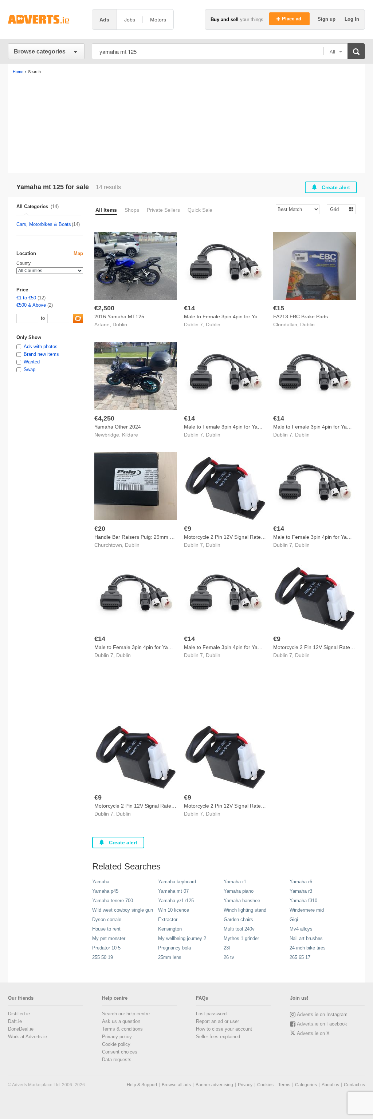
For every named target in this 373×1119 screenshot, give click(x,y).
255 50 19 (102, 957)
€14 (189, 308)
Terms (284, 1084)
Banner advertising (214, 1084)
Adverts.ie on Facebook (322, 1024)
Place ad (292, 18)
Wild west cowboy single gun (122, 910)
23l (227, 948)
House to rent (106, 929)
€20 (99, 528)
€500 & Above (31, 305)
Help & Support (142, 1084)
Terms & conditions (122, 1029)
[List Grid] (338, 209)
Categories (306, 1084)
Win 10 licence (173, 910)
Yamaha (100, 881)
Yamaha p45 (105, 891)
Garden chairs (238, 919)
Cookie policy (116, 1044)
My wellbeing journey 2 (182, 938)
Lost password (211, 1013)
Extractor (167, 919)
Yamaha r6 (301, 881)
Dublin (120, 324)
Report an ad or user (217, 1021)
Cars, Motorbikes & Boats (43, 224)
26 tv (229, 957)
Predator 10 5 (106, 948)
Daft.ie (15, 1021)
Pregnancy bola (174, 948)
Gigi (294, 919)
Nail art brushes (306, 938)
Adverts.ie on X (313, 1033)
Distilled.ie (19, 1013)
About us (330, 1084)
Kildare (130, 435)
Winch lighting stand (245, 910)
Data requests (116, 1059)
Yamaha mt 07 (173, 891)
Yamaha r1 (235, 881)
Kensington (170, 929)
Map (78, 253)
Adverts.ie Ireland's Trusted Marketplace (46, 19)
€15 (278, 308)
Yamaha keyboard (177, 881)
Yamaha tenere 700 (112, 900)
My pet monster (108, 938)
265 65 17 (300, 957)
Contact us (354, 1084)
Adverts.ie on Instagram (322, 1014)
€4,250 (104, 418)
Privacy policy (117, 1036)
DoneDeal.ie (21, 1029)
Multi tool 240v (239, 929)
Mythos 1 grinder (241, 938)
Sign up (327, 19)
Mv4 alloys (301, 929)
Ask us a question (121, 1021)
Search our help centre (126, 1013)
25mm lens (169, 957)
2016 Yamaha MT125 (119, 316)
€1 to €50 (26, 297)
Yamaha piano (239, 891)
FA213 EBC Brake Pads (300, 316)
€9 (187, 528)
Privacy (245, 1084)
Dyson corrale (106, 919)
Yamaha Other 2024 (117, 427)
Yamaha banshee (242, 900)
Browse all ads (176, 1084)
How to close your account (224, 1029)
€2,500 (104, 308)
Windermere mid (307, 910)
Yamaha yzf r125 (176, 900)
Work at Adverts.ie (27, 1036)
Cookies (265, 1084)
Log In (352, 19)
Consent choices (119, 1052)
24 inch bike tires (308, 948)
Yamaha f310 (303, 900)
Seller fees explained (218, 1036)
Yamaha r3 (301, 891)
